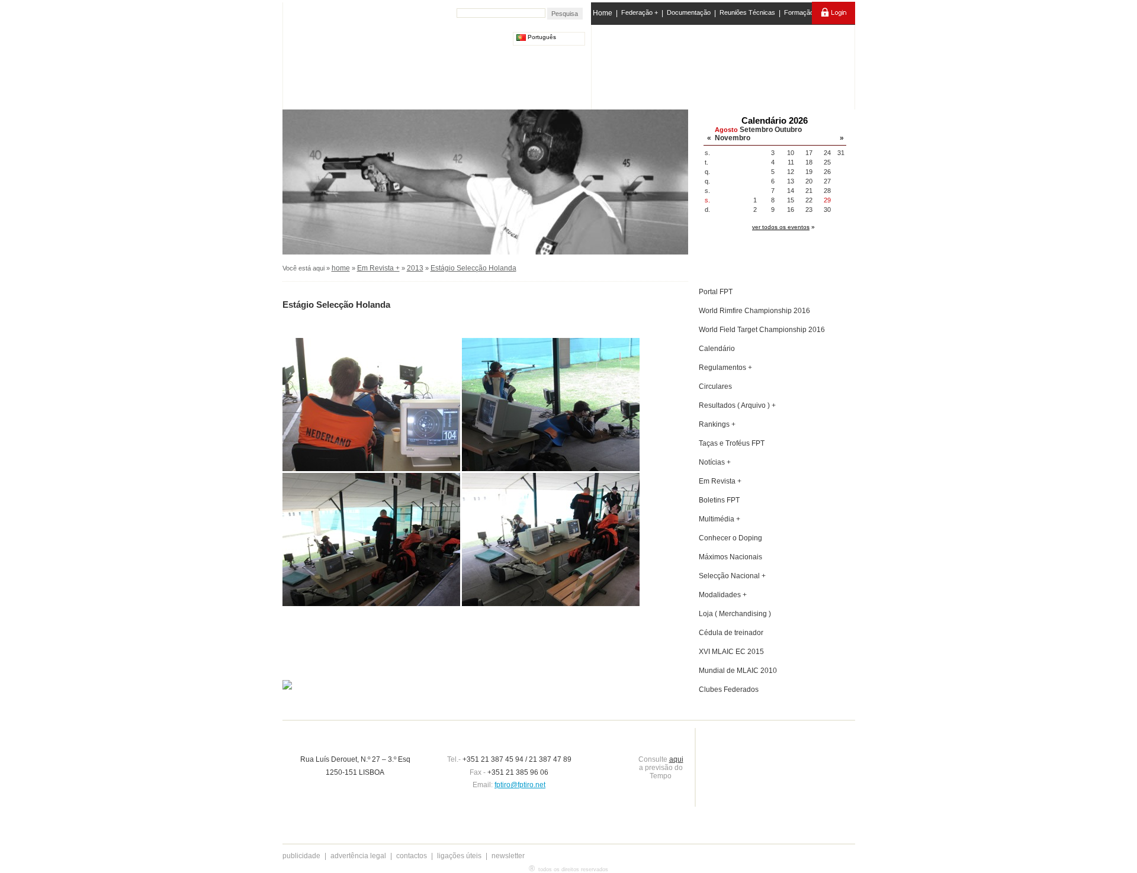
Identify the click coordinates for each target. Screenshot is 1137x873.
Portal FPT (716, 292)
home (341, 268)
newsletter (508, 856)
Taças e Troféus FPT (732, 443)
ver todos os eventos (781, 227)
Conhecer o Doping (730, 538)
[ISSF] (630, 64)
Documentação (689, 12)
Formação (799, 12)
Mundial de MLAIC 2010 (738, 670)
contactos (411, 856)
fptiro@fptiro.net (519, 785)
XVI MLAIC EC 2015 (731, 651)
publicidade (301, 856)
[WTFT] (771, 68)
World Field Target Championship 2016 (762, 330)
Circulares (715, 386)
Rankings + (717, 424)
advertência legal (358, 856)
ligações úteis (459, 856)
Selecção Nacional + (732, 576)
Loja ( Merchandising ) (735, 614)
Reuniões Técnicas (747, 12)
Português (541, 37)
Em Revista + (378, 268)
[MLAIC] (724, 64)
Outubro (788, 129)
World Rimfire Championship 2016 (754, 311)
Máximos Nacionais (730, 557)
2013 (415, 268)
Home (602, 13)
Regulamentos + (725, 367)
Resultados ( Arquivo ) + (737, 405)
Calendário (717, 348)
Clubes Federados (729, 689)
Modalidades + (723, 595)
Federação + (639, 12)
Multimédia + (719, 519)
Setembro (756, 129)
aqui (676, 759)
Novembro (732, 138)
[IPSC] (676, 64)
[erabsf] (822, 64)
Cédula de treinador (731, 633)
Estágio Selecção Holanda (473, 268)
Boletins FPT (719, 500)
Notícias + (715, 462)
